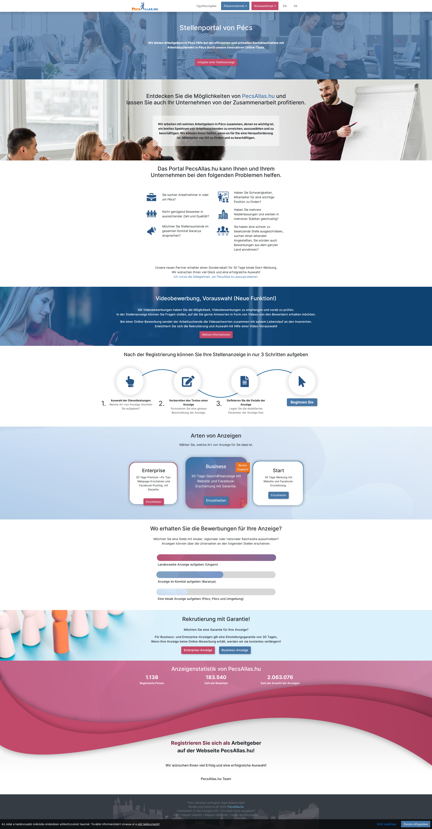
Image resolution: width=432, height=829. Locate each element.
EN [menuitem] (285, 6)
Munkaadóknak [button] (264, 6)
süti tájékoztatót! (148, 824)
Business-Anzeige (235, 650)
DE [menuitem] (296, 6)
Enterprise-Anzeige (198, 650)
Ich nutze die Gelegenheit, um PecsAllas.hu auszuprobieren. (216, 276)
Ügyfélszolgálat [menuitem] (206, 6)
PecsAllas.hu (258, 96)
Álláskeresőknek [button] (234, 6)
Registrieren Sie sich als (200, 743)
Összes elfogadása (416, 824)
